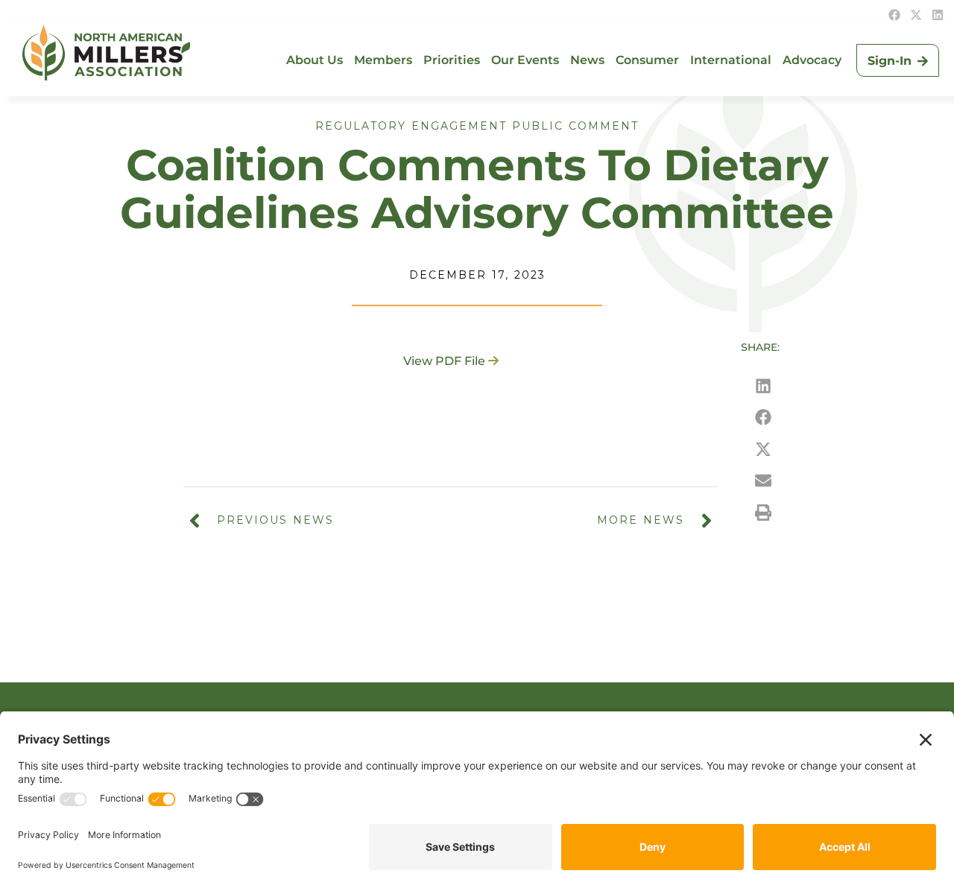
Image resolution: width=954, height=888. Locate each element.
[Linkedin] (938, 15)
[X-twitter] (916, 15)
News (587, 60)
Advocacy (812, 60)
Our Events (525, 60)
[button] (763, 386)
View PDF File (444, 361)
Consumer (647, 60)
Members (383, 60)
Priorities (451, 60)
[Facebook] (894, 15)
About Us (314, 60)
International (730, 60)
